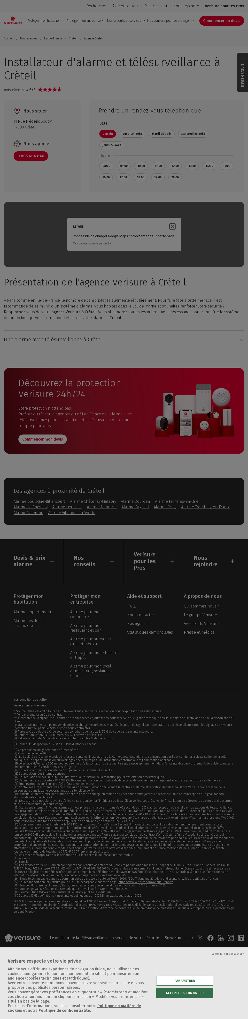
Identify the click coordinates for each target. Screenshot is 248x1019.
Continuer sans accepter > (227, 953)
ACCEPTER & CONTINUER (185, 993)
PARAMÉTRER (184, 980)
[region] (124, 983)
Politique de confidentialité (64, 1010)
